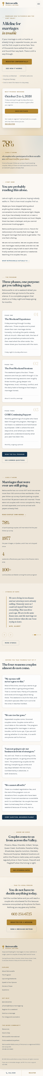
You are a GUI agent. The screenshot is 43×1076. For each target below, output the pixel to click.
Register (32, 1073)
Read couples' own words (13, 514)
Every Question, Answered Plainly (19, 817)
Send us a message (8, 1013)
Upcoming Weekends (9, 979)
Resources (5, 1029)
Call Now (12, 1073)
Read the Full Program (14, 454)
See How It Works (14, 68)
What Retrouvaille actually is (14, 261)
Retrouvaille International (11, 1036)
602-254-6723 (21, 914)
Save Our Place (21, 111)
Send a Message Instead (21, 929)
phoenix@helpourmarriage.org (12, 1006)
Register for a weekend (9, 1009)
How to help (6, 1033)
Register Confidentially (17, 62)
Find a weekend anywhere (10, 1040)
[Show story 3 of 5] (37, 634)
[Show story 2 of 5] (35, 634)
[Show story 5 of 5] (40, 634)
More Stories (10, 643)
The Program (6, 975)
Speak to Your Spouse (9, 982)
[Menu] (38, 4)
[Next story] (10, 634)
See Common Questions (15, 460)
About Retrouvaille (8, 971)
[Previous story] (4, 634)
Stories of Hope (7, 986)
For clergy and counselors (11, 1017)
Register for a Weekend (21, 922)
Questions (5, 990)
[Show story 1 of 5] (32, 634)
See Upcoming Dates (21, 870)
